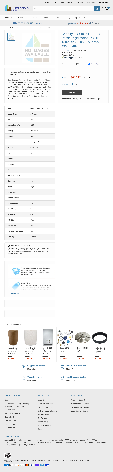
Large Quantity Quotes (79, 411)
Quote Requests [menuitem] (66, 2)
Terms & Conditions (45, 404)
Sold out (71, 92)
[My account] (102, 8)
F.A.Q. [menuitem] (55, 2)
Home (6, 28)
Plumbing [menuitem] (47, 18)
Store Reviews (43, 414)
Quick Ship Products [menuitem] (77, 18)
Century (66, 50)
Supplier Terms (43, 429)
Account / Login (10, 428)
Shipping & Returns (12, 413)
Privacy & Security (45, 407)
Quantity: (65, 84)
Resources (79, 2)
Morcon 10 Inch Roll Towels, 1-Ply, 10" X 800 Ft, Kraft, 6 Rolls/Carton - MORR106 (13, 350)
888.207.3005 (9, 410)
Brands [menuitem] (59, 18)
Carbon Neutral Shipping (47, 411)
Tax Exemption (43, 418)
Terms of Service (44, 425)
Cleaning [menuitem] (21, 18)
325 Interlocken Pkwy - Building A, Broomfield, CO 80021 (16, 405)
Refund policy (43, 422)
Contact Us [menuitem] (91, 2)
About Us (41, 400)
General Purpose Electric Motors (27, 28)
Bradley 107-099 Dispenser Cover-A (82, 350)
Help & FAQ (9, 417)
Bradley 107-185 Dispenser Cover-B (65, 350)
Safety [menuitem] (34, 18)
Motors (12, 28)
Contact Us (8, 400)
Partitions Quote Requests (81, 400)
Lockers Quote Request (80, 407)
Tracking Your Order (12, 424)
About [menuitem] (47, 2)
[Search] (97, 8)
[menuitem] (104, 2)
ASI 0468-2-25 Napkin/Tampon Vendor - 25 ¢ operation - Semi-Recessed (48, 350)
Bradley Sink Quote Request (82, 404)
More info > (31, 369)
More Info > (70, 369)
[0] (106, 8)
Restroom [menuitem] (8, 18)
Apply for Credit (10, 421)
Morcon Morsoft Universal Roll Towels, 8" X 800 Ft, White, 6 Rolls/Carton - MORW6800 (30, 350)
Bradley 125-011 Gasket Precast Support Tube (100, 350)
